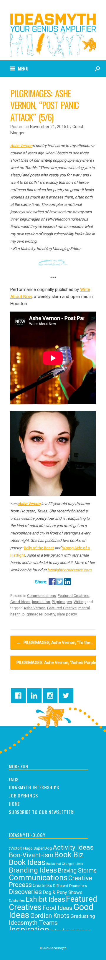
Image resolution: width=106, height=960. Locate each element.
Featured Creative (62, 608)
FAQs (14, 779)
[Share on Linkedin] (67, 581)
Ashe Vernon (21, 145)
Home (14, 804)
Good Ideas (20, 602)
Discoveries (25, 892)
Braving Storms (77, 870)
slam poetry (67, 614)
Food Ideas (57, 907)
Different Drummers (70, 885)
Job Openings (23, 795)
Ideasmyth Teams (33, 922)
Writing (80, 602)
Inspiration (41, 602)
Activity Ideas (73, 847)
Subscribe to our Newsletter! (41, 812)
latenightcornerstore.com (69, 570)
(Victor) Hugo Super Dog (30, 848)
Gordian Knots (49, 915)
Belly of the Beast (39, 548)
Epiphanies (17, 901)
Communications (41, 595)
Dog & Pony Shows (62, 892)
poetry (49, 614)
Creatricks (42, 885)
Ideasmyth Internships (34, 787)
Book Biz (69, 854)
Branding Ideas (33, 870)
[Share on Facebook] (52, 581)
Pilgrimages (62, 602)
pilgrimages (32, 614)
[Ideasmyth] (53, 25)
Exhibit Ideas (45, 899)
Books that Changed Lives (64, 864)
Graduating (82, 916)
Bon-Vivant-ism (31, 855)
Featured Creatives (73, 595)
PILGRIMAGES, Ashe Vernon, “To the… (54, 642)
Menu (23, 68)
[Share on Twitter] (59, 581)
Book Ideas (27, 862)
